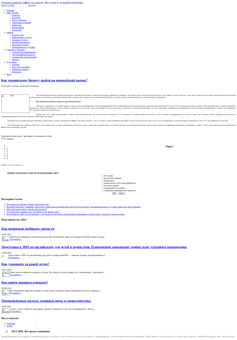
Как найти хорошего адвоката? (25, 282)
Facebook (11, 323)
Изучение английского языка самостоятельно (28, 204)
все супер (108, 176)
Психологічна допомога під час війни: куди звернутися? (33, 212)
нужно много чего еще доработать (120, 183)
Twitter (10, 326)
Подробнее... (16, 239)
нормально (109, 180)
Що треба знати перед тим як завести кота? (27, 209)
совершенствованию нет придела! (120, 190)
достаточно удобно (113, 178)
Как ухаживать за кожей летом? (25, 264)
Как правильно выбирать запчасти (28, 228)
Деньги (10, 138)
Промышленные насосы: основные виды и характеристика (46, 300)
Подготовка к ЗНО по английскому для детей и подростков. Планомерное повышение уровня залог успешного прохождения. (66, 214)
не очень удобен (111, 185)
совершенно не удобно (114, 188)
